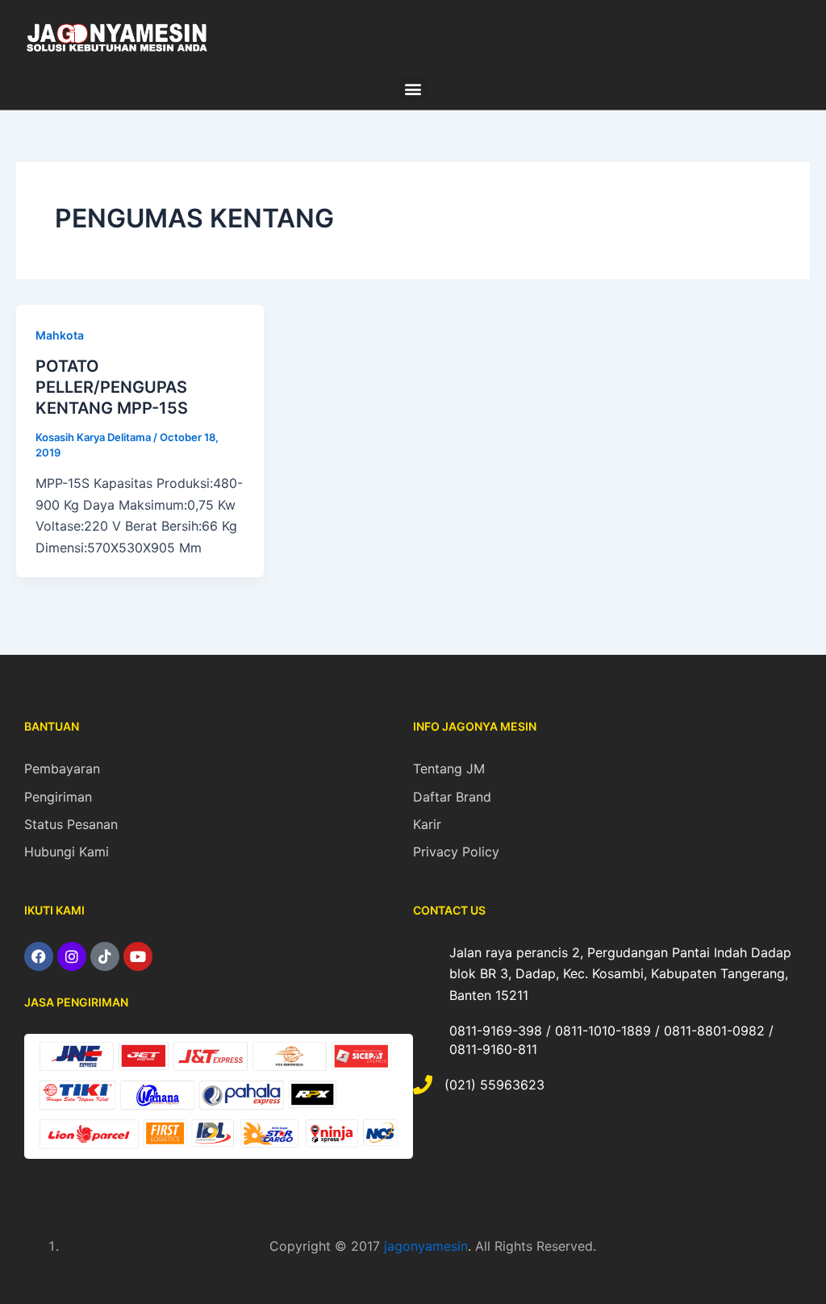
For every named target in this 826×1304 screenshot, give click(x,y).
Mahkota (59, 335)
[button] (413, 88)
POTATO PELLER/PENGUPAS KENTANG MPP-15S (111, 387)
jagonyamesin (426, 1246)
